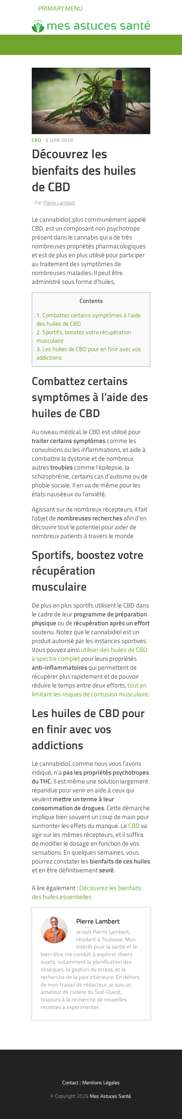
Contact (70, 1082)
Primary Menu (60, 8)
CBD (36, 140)
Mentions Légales (101, 1082)
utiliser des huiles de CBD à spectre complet (89, 654)
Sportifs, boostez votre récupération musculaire (83, 336)
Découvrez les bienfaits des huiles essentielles (86, 892)
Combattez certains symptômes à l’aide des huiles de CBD (88, 319)
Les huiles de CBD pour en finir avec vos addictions (88, 353)
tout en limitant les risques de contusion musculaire (90, 689)
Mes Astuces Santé (110, 1096)
